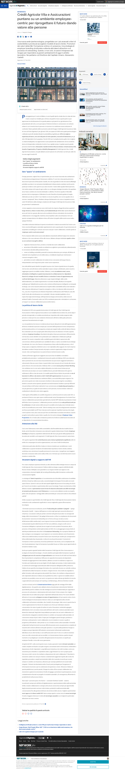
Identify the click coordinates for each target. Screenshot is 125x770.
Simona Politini (21, 62)
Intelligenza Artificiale (67, 5)
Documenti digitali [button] (101, 5)
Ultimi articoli (33, 5)
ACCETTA (93, 762)
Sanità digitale (91, 5)
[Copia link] (28, 35)
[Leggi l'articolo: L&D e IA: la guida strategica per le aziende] (93, 201)
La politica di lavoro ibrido (30, 162)
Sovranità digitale (42, 5)
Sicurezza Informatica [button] (79, 5)
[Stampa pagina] (31, 35)
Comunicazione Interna (45, 608)
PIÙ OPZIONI (93, 767)
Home (19, 31)
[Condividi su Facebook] (18, 35)
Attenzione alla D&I (28, 164)
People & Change (27, 31)
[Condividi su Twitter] (23, 35)
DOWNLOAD (102, 41)
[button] (4, 5)
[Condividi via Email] (26, 35)
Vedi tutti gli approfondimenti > (100, 105)
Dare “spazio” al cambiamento (31, 160)
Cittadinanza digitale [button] (53, 5)
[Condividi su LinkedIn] (20, 35)
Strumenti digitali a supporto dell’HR (33, 166)
